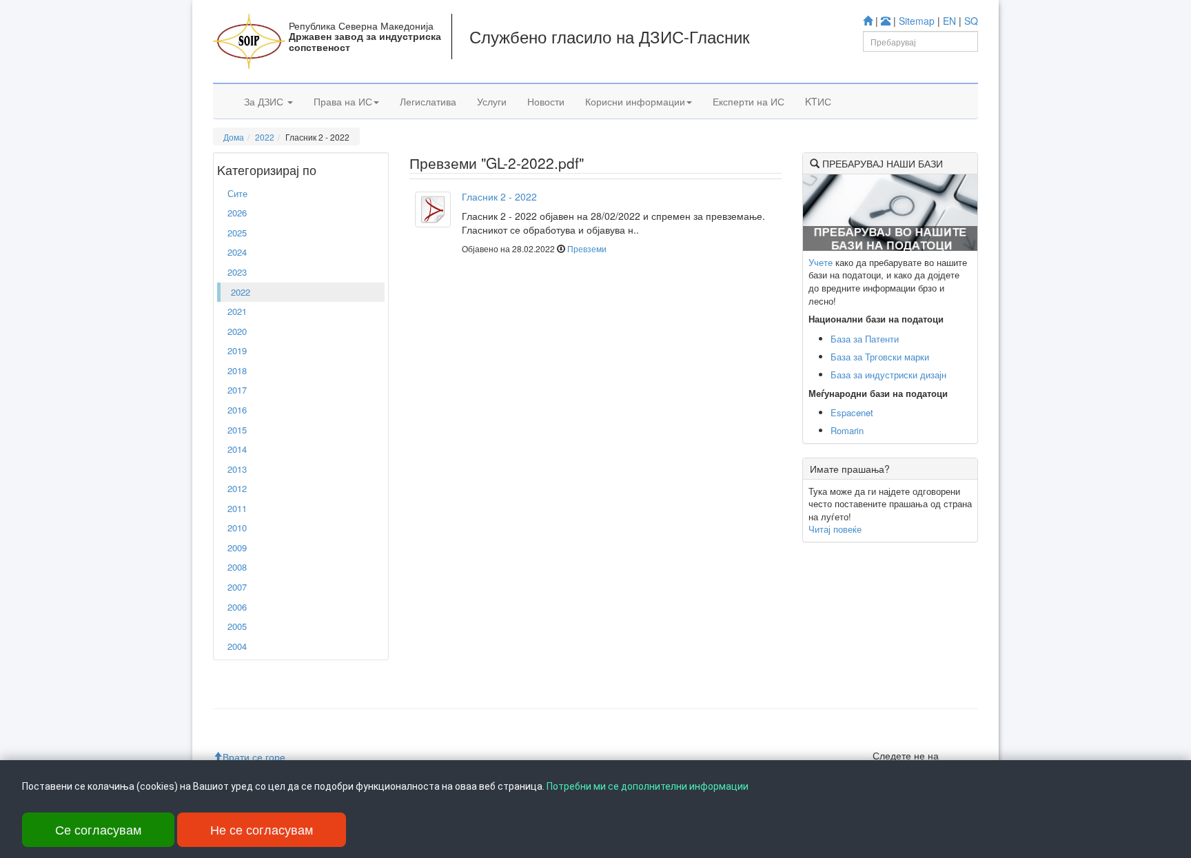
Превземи (587, 248)
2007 (237, 586)
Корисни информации (635, 101)
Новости (545, 101)
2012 (237, 488)
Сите (237, 193)
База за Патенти (865, 338)
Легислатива (428, 101)
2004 (237, 646)
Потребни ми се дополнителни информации (648, 786)
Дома (233, 137)
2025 (237, 232)
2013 (237, 469)
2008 (237, 566)
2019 (237, 350)
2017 (237, 389)
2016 (237, 409)
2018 (237, 370)
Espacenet (852, 412)
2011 (237, 508)
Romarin (847, 430)
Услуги (492, 101)
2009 (237, 547)
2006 (237, 606)
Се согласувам (98, 829)
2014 (237, 449)
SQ (971, 21)
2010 (237, 527)
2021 (237, 311)
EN (949, 21)
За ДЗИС (265, 101)
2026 (237, 212)
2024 (237, 251)
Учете (820, 262)
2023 (237, 271)
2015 (237, 429)
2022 (264, 137)
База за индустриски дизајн (888, 374)
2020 (237, 331)
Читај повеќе (835, 528)
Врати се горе (254, 757)
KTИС (818, 101)
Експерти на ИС (748, 101)
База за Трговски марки (880, 356)
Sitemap (917, 21)
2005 (237, 626)
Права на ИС (343, 101)
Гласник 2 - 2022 (499, 196)
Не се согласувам (261, 829)
